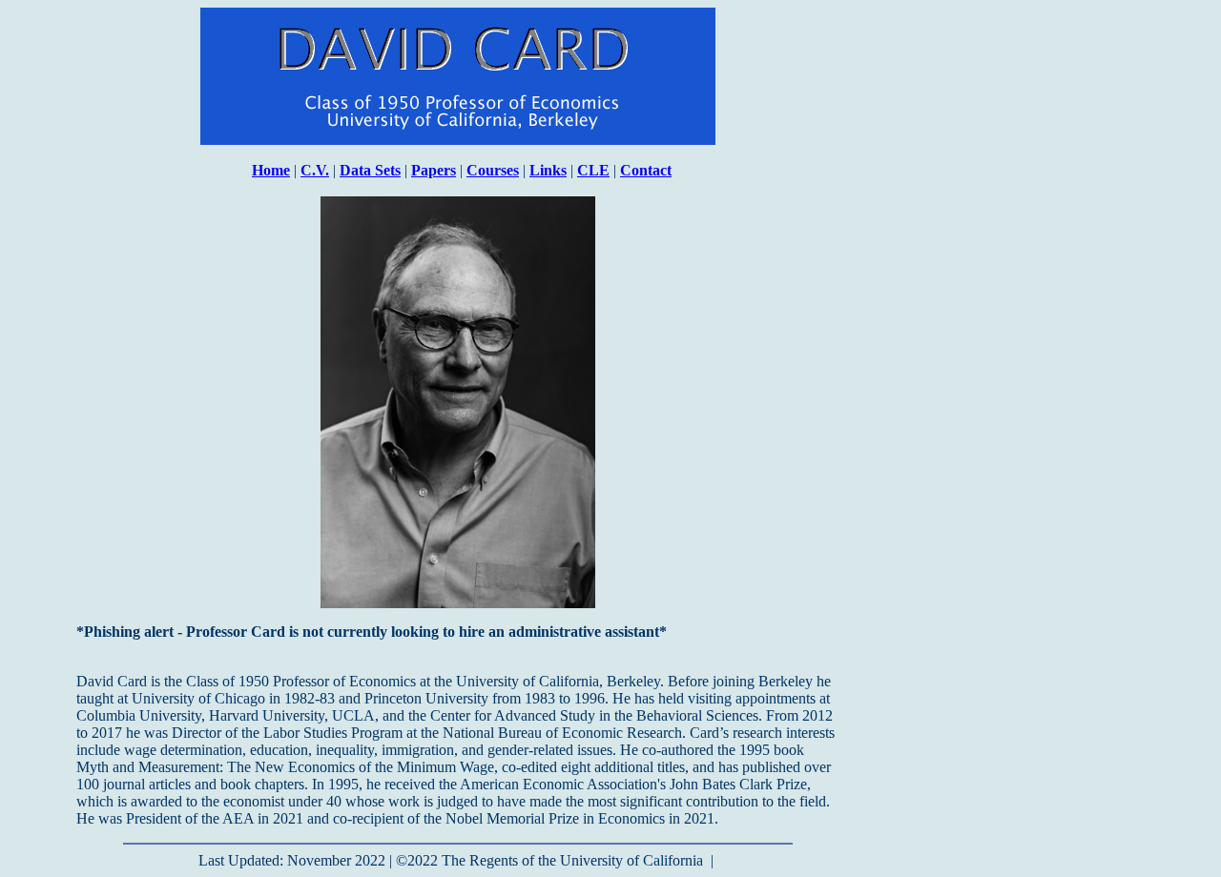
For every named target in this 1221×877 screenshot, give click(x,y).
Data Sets (370, 170)
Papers (433, 170)
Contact (646, 170)
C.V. (314, 170)
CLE (593, 170)
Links (548, 170)
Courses (492, 170)
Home (271, 170)
